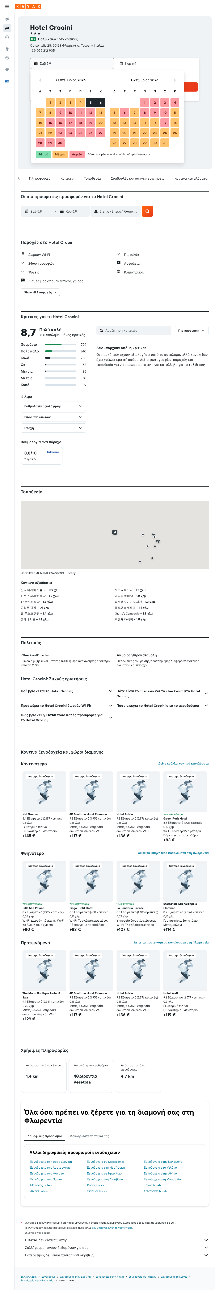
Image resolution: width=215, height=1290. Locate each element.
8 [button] (50, 112)
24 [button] (70, 133)
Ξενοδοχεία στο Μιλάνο (160, 1167)
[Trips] (7, 70)
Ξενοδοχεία (48, 1276)
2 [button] (60, 102)
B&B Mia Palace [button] (33, 908)
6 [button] (101, 102)
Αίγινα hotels (38, 1191)
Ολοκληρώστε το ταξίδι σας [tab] (88, 1136)
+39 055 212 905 (42, 50)
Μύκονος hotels (41, 1185)
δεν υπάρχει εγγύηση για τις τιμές (112, 1227)
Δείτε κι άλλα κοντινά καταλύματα (183, 763)
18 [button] (80, 123)
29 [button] (50, 143)
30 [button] (60, 143)
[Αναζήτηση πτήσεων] (7, 19)
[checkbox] (42, 456)
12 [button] (90, 112)
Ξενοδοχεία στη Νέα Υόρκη (106, 1167)
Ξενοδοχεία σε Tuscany (142, 1276)
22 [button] (50, 133)
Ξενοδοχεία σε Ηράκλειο (104, 1173)
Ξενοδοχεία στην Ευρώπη (75, 1276)
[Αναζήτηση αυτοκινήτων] (7, 37)
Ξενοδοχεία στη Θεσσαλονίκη (51, 1162)
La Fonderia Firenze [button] (130, 908)
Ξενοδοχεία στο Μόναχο (47, 1173)
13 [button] (100, 112)
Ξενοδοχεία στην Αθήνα (160, 1173)
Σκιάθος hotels (97, 1191)
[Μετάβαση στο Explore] (7, 49)
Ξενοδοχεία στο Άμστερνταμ (50, 1167)
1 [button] (50, 102)
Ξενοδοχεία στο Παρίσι (46, 1179)
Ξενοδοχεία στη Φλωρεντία (37, 1280)
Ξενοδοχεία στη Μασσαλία (162, 1179)
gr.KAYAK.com (29, 1276)
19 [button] (90, 123)
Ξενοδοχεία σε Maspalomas (105, 1162)
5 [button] (91, 102)
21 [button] (40, 133)
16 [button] (60, 123)
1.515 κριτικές (67, 39)
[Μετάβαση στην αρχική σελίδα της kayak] (28, 6)
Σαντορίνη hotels (155, 1191)
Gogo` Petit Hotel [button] (175, 818)
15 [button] (50, 123)
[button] (7, 6)
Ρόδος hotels (95, 1185)
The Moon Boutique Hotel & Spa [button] (41, 995)
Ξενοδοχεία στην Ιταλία (110, 1276)
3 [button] (70, 102)
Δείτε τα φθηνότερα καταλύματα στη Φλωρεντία (173, 853)
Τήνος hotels (152, 1185)
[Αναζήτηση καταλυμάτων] (7, 28)
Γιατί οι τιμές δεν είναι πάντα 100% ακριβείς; (59, 1255)
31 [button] (164, 143)
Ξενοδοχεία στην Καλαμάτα (163, 1162)
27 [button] (100, 133)
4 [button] (80, 102)
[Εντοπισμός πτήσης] (7, 58)
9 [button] (60, 112)
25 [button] (80, 133)
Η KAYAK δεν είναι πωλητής (46, 1240)
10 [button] (70, 112)
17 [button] (70, 123)
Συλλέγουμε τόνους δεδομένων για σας (56, 1247)
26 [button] (90, 133)
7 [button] (40, 112)
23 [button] (60, 133)
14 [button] (40, 123)
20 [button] (100, 123)
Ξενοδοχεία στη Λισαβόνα (105, 1179)
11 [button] (80, 112)
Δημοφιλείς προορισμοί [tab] (45, 1136)
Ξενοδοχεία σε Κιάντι (174, 1276)
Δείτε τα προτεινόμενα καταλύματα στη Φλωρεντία (171, 942)
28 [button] (40, 143)
